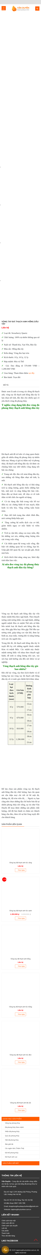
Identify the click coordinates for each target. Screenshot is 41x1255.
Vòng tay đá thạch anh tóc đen (20, 1055)
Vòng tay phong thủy (12, 1123)
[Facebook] (3, 2)
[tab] (6, 385)
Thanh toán (6, 1233)
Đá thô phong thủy (11, 1153)
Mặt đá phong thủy (12, 1140)
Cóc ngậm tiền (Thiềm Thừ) (14, 1148)
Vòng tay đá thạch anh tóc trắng (20, 1007)
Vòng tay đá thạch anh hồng (20, 959)
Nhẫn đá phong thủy (12, 1131)
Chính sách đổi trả (8, 1223)
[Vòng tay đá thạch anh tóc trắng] (20, 988)
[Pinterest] (17, 2)
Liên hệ (4, 1228)
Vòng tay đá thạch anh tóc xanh (20, 911)
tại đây (31, 373)
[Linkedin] (14, 2)
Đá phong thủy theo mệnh (14, 1127)
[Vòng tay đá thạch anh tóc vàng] (20, 844)
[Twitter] (6, 2)
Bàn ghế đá (9, 1144)
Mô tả (5, 385)
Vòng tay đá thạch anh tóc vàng (20, 862)
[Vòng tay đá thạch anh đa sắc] (20, 1084)
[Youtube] (10, 2)
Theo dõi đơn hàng (8, 1236)
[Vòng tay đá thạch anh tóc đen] (20, 1037)
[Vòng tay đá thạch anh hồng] (20, 941)
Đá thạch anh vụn (11, 1157)
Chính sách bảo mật (9, 1220)
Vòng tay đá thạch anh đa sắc (20, 1103)
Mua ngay (21, 870)
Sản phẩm (5, 1231)
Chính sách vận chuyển (10, 1226)
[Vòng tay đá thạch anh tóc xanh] (20, 892)
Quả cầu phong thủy (12, 1136)
